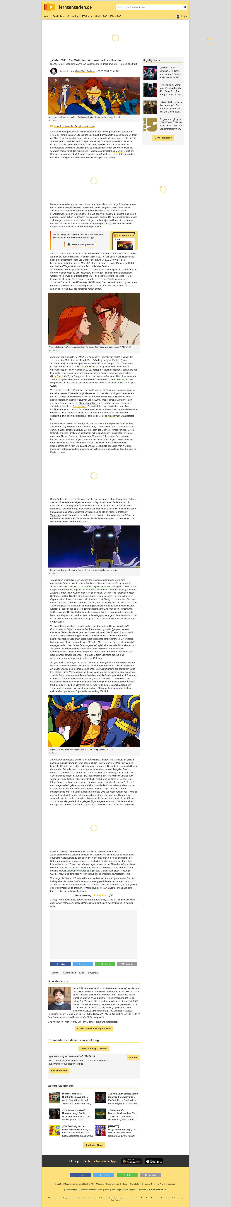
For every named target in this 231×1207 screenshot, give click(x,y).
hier (100, 605)
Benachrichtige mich (82, 244)
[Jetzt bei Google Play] (131, 1161)
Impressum (171, 1184)
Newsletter (135, 1184)
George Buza (79, 406)
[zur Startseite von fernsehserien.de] (49, 7)
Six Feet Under (85, 1022)
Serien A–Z (101, 16)
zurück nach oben (157, 1190)
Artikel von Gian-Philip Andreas (94, 1028)
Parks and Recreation (106, 1022)
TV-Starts (87, 16)
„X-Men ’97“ (118, 151)
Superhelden (69, 972)
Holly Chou (56, 376)
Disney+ (56, 972)
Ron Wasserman (111, 416)
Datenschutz (71, 1190)
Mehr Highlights (163, 137)
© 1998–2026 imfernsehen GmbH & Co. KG (74, 1184)
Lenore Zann (94, 400)
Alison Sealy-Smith (88, 403)
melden (133, 1057)
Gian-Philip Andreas (85, 71)
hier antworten (59, 1070)
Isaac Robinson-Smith (116, 379)
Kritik (82, 972)
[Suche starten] (185, 7)
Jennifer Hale (87, 366)
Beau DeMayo (70, 586)
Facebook (142, 1190)
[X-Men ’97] (124, 240)
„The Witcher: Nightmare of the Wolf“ (97, 586)
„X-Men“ (133, 135)
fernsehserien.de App (102, 1161)
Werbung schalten (120, 1190)
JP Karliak (63, 382)
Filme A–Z (115, 16)
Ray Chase (66, 363)
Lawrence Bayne (116, 589)
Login (184, 16)
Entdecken (58, 16)
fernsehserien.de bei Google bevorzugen (74, 126)
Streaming (72, 16)
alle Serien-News (94, 1145)
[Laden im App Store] (154, 1161)
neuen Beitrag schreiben (94, 1048)
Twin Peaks (70, 1022)
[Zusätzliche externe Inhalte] (55, 934)
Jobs (107, 1190)
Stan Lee (106, 282)
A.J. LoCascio (91, 370)
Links (132, 1190)
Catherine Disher (58, 632)
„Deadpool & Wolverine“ (80, 867)
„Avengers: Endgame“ (105, 223)
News (46, 16)
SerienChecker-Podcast (116, 1184)
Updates (100, 1184)
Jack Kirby (120, 282)
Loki (131, 775)
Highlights (150, 60)
